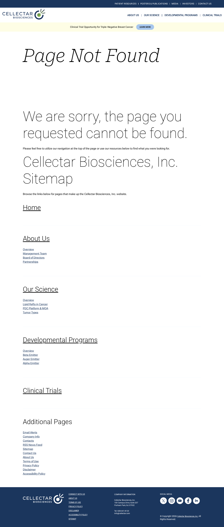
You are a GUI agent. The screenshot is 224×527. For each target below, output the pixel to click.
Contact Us (204, 4)
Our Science (151, 15)
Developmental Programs (181, 15)
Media (175, 4)
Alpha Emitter (31, 363)
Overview (28, 249)
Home (32, 208)
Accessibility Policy (34, 473)
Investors (188, 4)
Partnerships (30, 261)
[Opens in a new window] (163, 501)
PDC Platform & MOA (35, 308)
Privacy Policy (31, 465)
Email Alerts (30, 432)
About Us (133, 15)
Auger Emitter (31, 359)
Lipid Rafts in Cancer (35, 304)
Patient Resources (125, 4)
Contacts (28, 440)
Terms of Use (31, 461)
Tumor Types (30, 312)
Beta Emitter (30, 354)
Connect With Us (77, 494)
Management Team (35, 253)
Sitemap (28, 449)
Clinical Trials (212, 15)
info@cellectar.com (122, 513)
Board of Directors (33, 257)
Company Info (31, 436)
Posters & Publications (154, 4)
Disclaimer (29, 469)
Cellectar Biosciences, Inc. (187, 516)
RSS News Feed (32, 444)
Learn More (145, 27)
